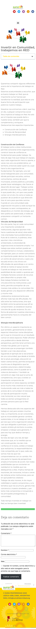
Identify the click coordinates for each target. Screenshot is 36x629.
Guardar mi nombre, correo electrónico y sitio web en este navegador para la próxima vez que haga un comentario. (18, 568)
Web (2, 561)
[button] (18, 22)
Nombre (5, 550)
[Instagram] (28, 11)
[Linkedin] (23, 11)
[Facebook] (32, 11)
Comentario (6, 533)
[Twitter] (19, 11)
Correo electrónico (9, 554)
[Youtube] (14, 11)
